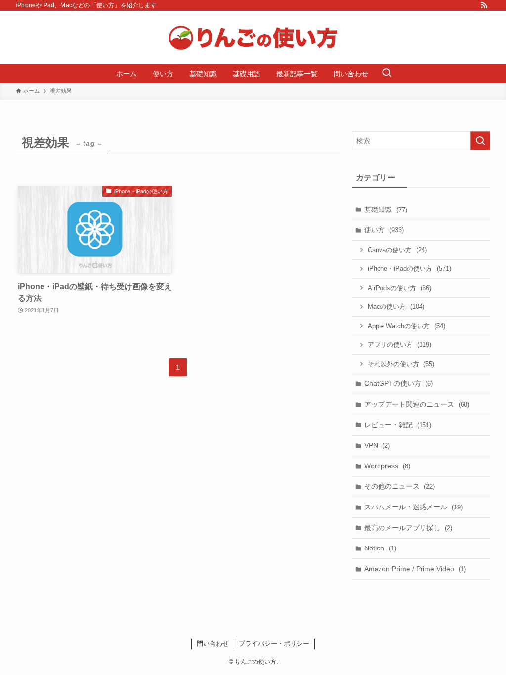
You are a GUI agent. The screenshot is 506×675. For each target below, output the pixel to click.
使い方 (384, 230)
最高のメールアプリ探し (408, 528)
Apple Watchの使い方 (406, 326)
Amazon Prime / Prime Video (415, 569)
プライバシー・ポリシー (274, 643)
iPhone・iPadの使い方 (409, 268)
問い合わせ (213, 643)
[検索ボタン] (387, 73)
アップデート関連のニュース (416, 404)
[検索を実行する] (480, 140)
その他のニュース (399, 486)
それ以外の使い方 (401, 364)
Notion (380, 548)
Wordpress (387, 466)
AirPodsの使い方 (399, 288)
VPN (377, 445)
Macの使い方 (396, 306)
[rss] (483, 5)
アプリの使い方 (399, 344)
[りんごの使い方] (253, 37)
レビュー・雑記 (397, 425)
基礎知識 (385, 209)
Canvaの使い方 (397, 249)
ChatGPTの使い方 (398, 383)
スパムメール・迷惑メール (413, 507)
